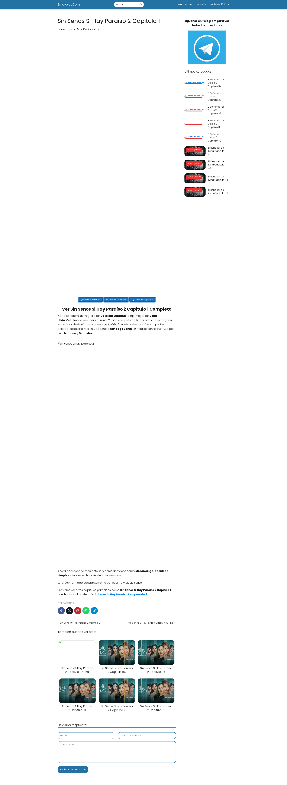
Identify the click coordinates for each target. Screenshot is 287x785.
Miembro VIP (185, 4)
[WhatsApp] (86, 610)
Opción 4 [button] (94, 29)
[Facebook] (61, 610)
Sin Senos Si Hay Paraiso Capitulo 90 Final (151, 622)
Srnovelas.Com (69, 4)
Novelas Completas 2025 (211, 4)
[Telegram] (94, 610)
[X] (69, 610)
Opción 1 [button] (63, 29)
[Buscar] (141, 4)
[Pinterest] (77, 610)
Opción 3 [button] (83, 29)
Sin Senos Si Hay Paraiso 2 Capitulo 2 (80, 622)
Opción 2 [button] (73, 29)
